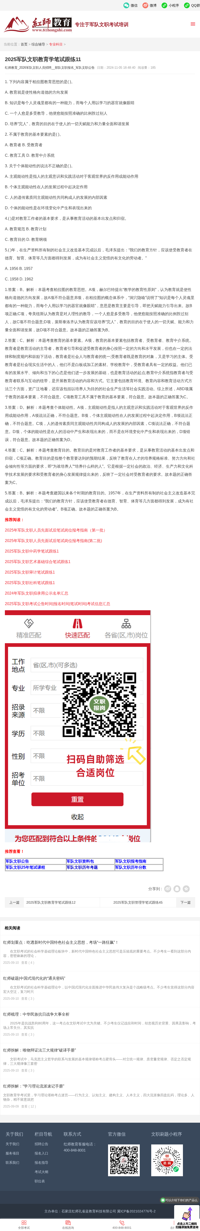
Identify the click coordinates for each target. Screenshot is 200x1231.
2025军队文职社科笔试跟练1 (30, 583)
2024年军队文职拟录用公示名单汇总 (36, 593)
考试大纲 (41, 1172)
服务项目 (12, 1153)
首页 (24, 44)
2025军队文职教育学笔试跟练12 (51, 902)
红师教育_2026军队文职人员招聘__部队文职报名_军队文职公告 (38, 24)
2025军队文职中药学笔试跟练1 (32, 551)
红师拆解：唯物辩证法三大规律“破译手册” (39, 1050)
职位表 (40, 1181)
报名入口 (41, 1153)
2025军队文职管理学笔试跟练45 (138, 902)
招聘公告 (41, 1144)
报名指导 (41, 1162)
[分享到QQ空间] (186, 888)
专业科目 (56, 44)
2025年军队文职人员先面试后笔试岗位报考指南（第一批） (56, 530)
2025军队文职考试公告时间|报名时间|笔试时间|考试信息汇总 (57, 604)
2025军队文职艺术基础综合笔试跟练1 (37, 562)
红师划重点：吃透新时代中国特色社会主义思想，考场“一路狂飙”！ (61, 942)
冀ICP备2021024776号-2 (136, 1211)
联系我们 (12, 1162)
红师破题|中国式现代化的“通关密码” (34, 978)
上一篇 (14, 902)
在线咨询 (68, 1228)
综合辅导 (38, 44)
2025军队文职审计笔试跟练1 (30, 572)
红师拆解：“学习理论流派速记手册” (33, 1086)
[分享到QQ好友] (176, 888)
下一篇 (185, 902)
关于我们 (12, 1144)
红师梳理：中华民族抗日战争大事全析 (36, 1014)
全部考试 (24, 1228)
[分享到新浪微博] (167, 888)
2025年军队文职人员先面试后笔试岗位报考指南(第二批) (53, 541)
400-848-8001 (121, 1228)
